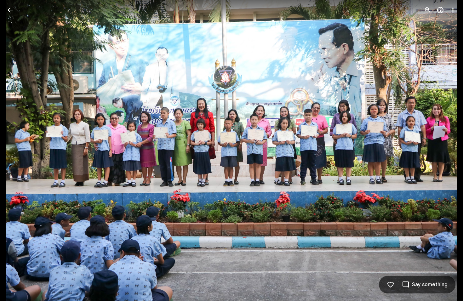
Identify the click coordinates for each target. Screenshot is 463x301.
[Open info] (440, 10)
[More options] (453, 10)
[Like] (390, 284)
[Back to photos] (10, 10)
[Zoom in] (427, 10)
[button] (17, 150)
